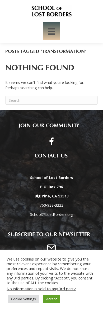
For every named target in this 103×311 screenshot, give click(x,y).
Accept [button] (51, 299)
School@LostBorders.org (51, 214)
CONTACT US (49, 156)
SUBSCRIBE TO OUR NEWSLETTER (49, 234)
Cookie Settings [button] (23, 299)
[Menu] (51, 31)
